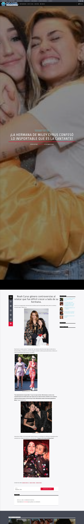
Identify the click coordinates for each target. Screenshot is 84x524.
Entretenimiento (38, 132)
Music (44, 132)
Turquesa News (12, 1)
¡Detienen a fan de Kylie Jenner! (69, 321)
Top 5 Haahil (31, 4)
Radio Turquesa (19, 1)
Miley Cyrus (32, 486)
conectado (25, 505)
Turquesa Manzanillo (43, 1)
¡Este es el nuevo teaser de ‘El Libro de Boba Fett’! (69, 303)
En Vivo (81, 4)
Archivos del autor (47, 492)
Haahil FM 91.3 (25, 486)
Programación (4, 1)
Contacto (50, 1)
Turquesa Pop (27, 1)
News (48, 132)
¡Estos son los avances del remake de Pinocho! (69, 316)
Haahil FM (41, 146)
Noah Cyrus (38, 486)
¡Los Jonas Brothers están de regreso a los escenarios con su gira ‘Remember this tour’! (69, 308)
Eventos (37, 4)
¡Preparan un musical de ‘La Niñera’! (69, 312)
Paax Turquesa (34, 1)
